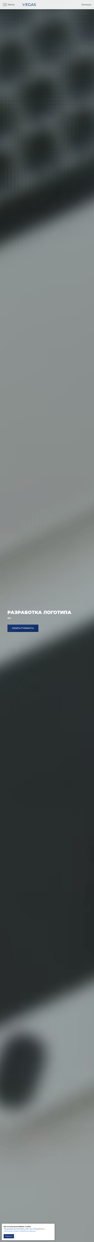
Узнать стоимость (23, 628)
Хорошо (9, 1236)
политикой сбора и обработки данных (20, 1231)
